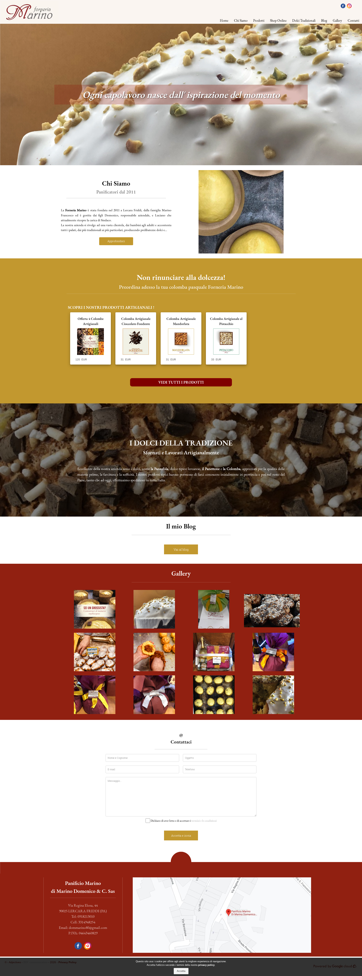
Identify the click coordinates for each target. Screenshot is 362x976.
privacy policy (206, 965)
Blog (324, 20)
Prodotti (258, 20)
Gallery (337, 20)
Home (224, 20)
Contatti (353, 20)
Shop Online (278, 20)
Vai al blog (181, 549)
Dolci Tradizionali (303, 20)
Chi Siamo (241, 20)
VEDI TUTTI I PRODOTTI (181, 382)
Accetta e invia (181, 835)
